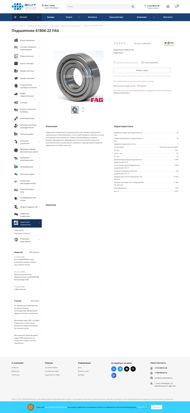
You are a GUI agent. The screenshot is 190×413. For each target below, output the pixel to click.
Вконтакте (113, 369)
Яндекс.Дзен (126, 369)
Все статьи (35, 301)
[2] (117, 43)
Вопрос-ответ (83, 371)
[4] (122, 43)
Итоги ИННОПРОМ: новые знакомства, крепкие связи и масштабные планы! (25, 262)
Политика (15, 375)
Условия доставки (52, 371)
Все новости (34, 252)
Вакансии (15, 371)
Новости (15, 367)
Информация (84, 363)
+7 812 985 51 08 (153, 6)
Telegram (120, 369)
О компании (17, 363)
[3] (119, 43)
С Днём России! (20, 289)
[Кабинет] (168, 6)
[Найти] (133, 6)
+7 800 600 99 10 (161, 373)
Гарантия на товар (52, 375)
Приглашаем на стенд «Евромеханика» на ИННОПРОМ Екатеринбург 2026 (26, 277)
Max (113, 375)
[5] (124, 43)
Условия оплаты (51, 367)
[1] (114, 43)
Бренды (81, 375)
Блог (80, 367)
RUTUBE (133, 369)
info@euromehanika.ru (121, 93)
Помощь (49, 363)
